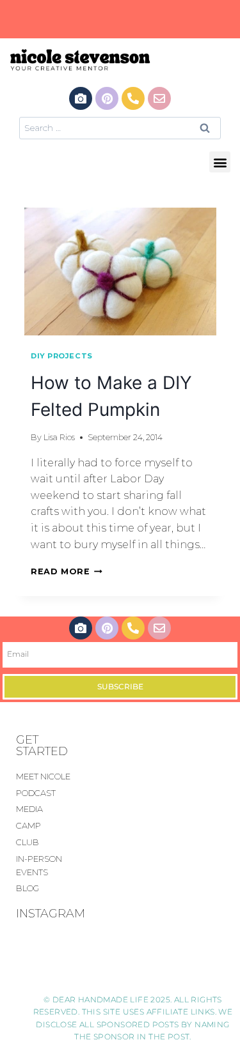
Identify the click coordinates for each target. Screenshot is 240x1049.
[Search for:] (120, 127)
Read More (66, 571)
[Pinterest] (106, 98)
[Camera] (80, 98)
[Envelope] (159, 98)
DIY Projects (62, 355)
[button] (219, 161)
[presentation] (120, 271)
